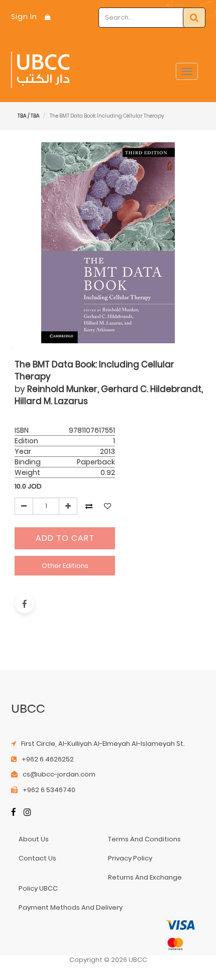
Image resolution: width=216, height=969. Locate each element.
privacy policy (130, 858)
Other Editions (65, 565)
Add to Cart (65, 538)
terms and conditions (144, 839)
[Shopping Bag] (48, 17)
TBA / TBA (29, 116)
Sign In (24, 17)
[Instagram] (27, 813)
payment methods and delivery (71, 907)
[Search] (194, 18)
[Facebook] (13, 813)
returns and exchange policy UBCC (100, 883)
